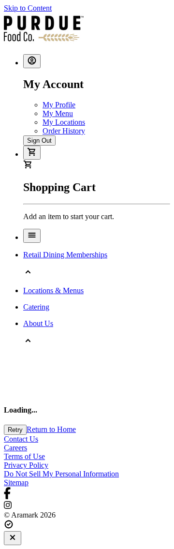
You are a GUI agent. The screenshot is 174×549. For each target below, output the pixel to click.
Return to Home (51, 429)
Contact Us (21, 439)
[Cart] (32, 153)
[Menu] (32, 236)
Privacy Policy (26, 465)
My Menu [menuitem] (58, 113)
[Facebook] (87, 494)
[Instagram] (87, 506)
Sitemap (16, 482)
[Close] (12, 538)
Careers (15, 448)
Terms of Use (24, 456)
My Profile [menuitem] (59, 105)
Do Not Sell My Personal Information (61, 474)
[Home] (44, 42)
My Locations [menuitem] (64, 122)
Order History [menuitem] (64, 131)
